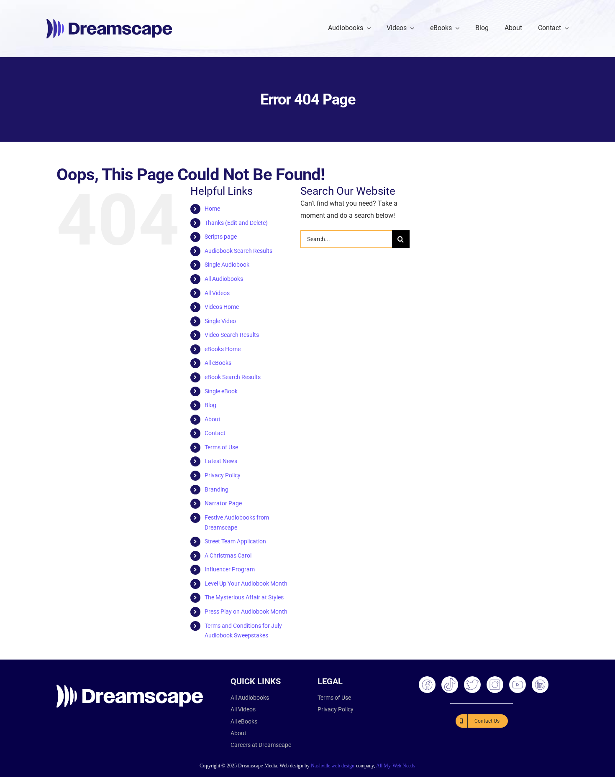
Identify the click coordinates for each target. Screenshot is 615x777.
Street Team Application (235, 541)
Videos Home (222, 306)
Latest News (221, 461)
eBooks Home (223, 349)
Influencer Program (230, 569)
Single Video (220, 321)
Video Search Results (232, 334)
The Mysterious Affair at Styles (244, 597)
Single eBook (221, 391)
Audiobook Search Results (238, 250)
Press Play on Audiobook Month (246, 611)
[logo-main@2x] (109, 22)
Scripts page (221, 236)
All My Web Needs (395, 766)
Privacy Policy (223, 475)
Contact (215, 433)
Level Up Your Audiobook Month (246, 583)
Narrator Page (223, 503)
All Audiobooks (224, 278)
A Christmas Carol (228, 555)
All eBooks (218, 362)
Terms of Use (221, 447)
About (212, 419)
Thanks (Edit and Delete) (236, 222)
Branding (216, 489)
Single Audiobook (227, 264)
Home (212, 208)
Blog (210, 405)
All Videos (217, 293)
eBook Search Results (233, 377)
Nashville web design (332, 766)
